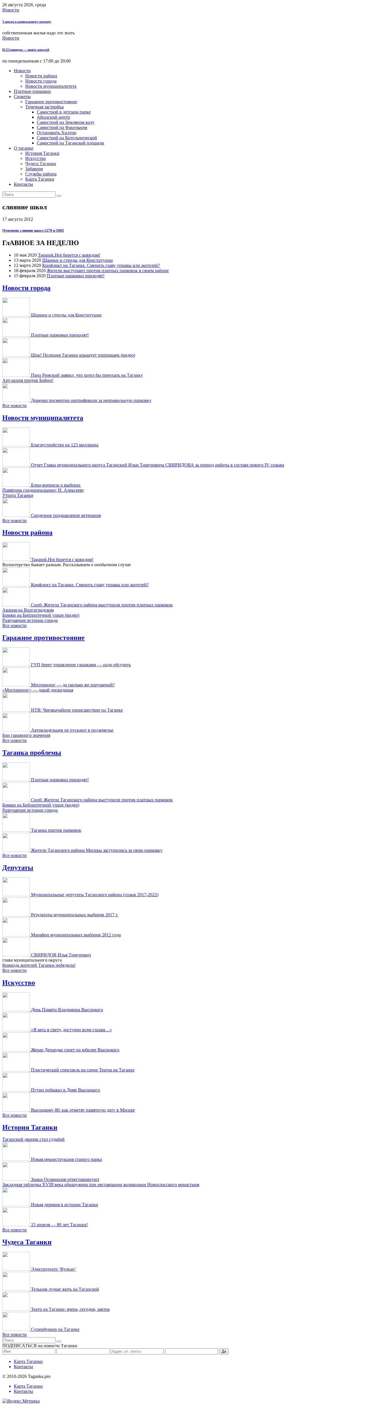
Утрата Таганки (17, 495)
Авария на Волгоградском (28, 610)
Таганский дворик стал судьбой (33, 1139)
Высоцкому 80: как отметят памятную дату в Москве (83, 1110)
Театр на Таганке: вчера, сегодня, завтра (70, 1309)
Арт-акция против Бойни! (27, 380)
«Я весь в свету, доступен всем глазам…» (71, 1029)
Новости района (41, 75)
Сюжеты (22, 96)
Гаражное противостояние (51, 101)
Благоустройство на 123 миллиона (64, 444)
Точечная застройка (44, 106)
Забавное (34, 168)
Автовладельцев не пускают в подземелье (72, 730)
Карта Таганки (39, 179)
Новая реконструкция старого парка (66, 1159)
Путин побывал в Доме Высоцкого (65, 1089)
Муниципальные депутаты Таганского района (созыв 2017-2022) (94, 894)
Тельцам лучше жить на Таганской (65, 1289)
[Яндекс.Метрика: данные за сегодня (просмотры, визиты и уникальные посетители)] (21, 1401)
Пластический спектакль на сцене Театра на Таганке (83, 1069)
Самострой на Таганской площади (70, 142)
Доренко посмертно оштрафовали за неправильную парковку (91, 400)
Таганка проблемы (31, 752)
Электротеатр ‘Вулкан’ (53, 1269)
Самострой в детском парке (64, 112)
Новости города (41, 81)
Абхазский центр (53, 117)
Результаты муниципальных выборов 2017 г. (74, 914)
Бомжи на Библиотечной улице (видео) (40, 615)
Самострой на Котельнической (67, 137)
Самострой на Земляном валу (65, 122)
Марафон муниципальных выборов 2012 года (76, 934)
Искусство (35, 158)
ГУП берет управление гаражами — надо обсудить (81, 664)
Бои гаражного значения (26, 735)
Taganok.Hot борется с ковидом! (69, 255)
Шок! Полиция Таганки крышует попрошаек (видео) (83, 355)
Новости (10, 9)
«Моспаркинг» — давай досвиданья (37, 690)
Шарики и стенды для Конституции (77, 260)
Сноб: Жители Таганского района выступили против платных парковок (102, 604)
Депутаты (17, 867)
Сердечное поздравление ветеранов (66, 515)
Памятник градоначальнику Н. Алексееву (43, 490)
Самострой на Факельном (62, 127)
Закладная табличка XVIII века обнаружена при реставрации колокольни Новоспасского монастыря (100, 1184)
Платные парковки (32, 91)
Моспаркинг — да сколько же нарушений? (73, 684)
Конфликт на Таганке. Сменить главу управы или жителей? (101, 265)
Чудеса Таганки (40, 163)
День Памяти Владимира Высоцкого (67, 1009)
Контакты (23, 184)
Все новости (14, 405)
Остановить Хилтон (56, 132)
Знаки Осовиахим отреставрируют (65, 1179)
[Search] (59, 196)
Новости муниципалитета (50, 86)
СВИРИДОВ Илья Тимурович (61, 954)
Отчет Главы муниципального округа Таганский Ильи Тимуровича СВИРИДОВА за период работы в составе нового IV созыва (157, 464)
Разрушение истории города (30, 620)
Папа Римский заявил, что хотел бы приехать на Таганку (87, 375)
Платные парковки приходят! (75, 275)
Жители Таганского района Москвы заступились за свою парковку (96, 850)
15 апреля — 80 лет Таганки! (59, 1224)
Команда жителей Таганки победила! (38, 965)
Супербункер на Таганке (55, 1329)
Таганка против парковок (56, 830)
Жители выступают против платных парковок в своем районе (108, 270)
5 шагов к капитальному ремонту (26, 21)
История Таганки (42, 153)
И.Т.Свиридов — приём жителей (25, 49)
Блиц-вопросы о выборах (56, 485)
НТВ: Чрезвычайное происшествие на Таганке (77, 710)
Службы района (41, 173)
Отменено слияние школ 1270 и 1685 (33, 230)
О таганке (23, 148)
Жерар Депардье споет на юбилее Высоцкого (75, 1049)
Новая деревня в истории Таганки (64, 1204)
